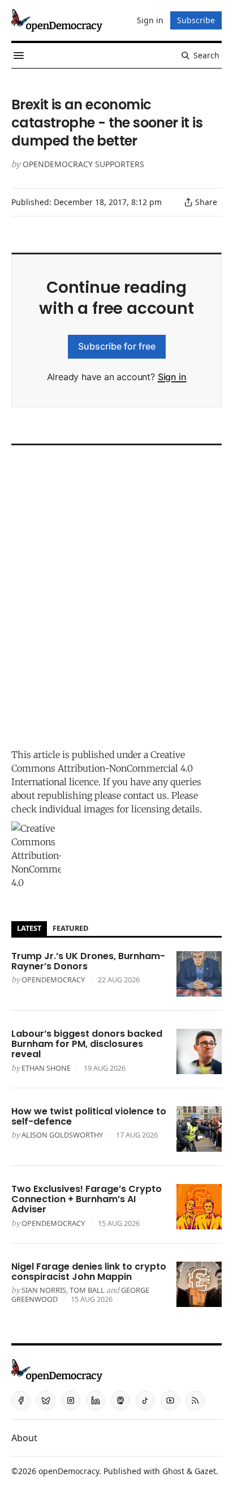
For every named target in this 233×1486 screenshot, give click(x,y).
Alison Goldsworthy (62, 1135)
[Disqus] (116, 593)
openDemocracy (53, 979)
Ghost (173, 1471)
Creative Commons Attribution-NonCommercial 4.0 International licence (102, 768)
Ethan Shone (46, 1068)
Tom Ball (87, 1290)
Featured (70, 928)
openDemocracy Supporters (83, 164)
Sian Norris (43, 1290)
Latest (29, 928)
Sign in (172, 376)
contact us (145, 795)
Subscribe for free (117, 346)
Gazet (205, 1471)
